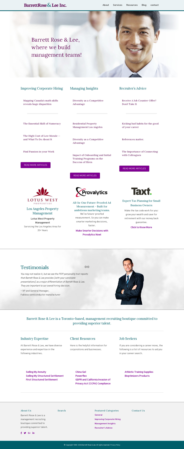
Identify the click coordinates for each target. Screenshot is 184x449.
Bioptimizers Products (137, 376)
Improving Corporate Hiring (108, 419)
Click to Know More (141, 227)
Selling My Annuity (36, 372)
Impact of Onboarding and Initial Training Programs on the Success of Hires (92, 159)
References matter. (133, 139)
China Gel (80, 372)
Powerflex (81, 376)
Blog (144, 5)
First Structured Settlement (42, 380)
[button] (3, 44)
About (106, 5)
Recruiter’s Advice (103, 428)
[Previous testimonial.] (86, 267)
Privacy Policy (115, 445)
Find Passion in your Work (38, 151)
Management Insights (105, 424)
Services (117, 5)
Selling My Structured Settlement (45, 376)
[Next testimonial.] (88, 267)
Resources (132, 5)
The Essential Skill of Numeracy (42, 123)
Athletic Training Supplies (139, 372)
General (98, 415)
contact (154, 5)
